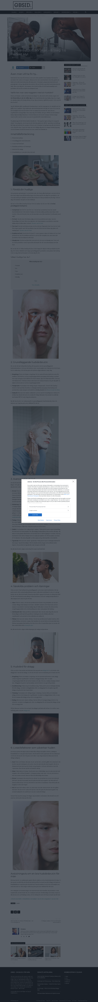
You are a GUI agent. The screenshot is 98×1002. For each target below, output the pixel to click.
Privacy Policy (57, 520)
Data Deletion (41, 520)
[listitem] (49, 506)
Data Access (49, 520)
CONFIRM (35, 514)
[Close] (73, 482)
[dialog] (49, 501)
